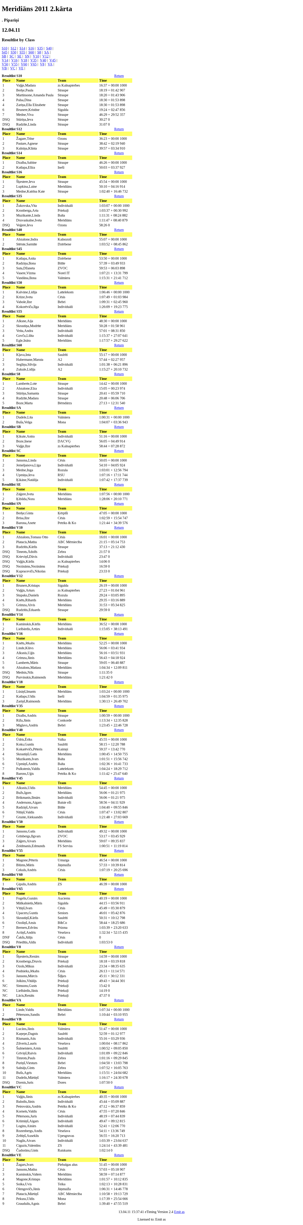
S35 (40, 48)
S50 (13, 52)
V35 (33, 60)
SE (19, 56)
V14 (5, 60)
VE (21, 68)
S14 (22, 48)
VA (50, 64)
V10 (36, 56)
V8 (42, 64)
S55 (22, 52)
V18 (24, 60)
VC (12, 68)
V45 (52, 60)
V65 (33, 64)
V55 (14, 64)
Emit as (179, 1212)
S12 (13, 48)
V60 (24, 64)
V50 (5, 64)
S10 (4, 48)
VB (4, 68)
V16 (14, 60)
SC (12, 56)
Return (119, 76)
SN (27, 56)
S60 (31, 52)
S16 (31, 48)
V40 (43, 60)
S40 (49, 48)
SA (46, 52)
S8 (39, 52)
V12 (45, 56)
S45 (4, 52)
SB (4, 56)
